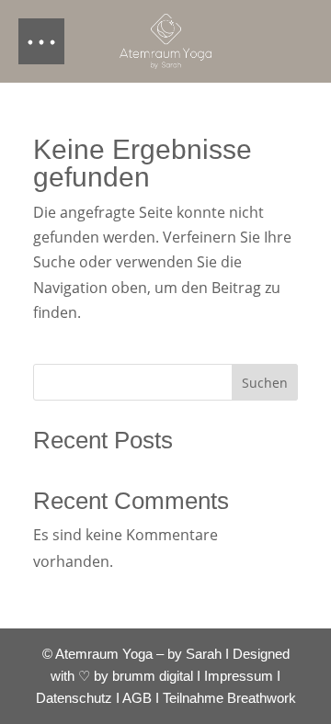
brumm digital (152, 676)
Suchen (265, 382)
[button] (41, 41)
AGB (137, 698)
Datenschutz (74, 698)
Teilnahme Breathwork (229, 698)
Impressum (238, 676)
